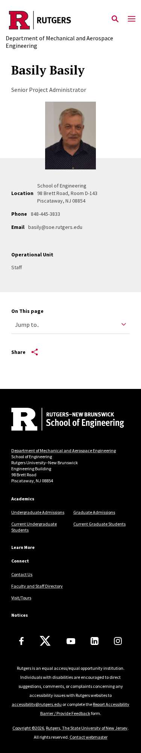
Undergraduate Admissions (37, 512)
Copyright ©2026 (28, 728)
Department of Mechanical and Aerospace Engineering (63, 450)
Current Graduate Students (99, 524)
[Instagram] (118, 641)
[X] (45, 641)
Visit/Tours (21, 598)
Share (18, 352)
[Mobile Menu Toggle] (131, 19)
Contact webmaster (89, 737)
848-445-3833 (45, 213)
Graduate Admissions (94, 512)
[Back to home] (62, 420)
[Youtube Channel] (71, 641)
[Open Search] (115, 19)
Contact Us (21, 574)
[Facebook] (21, 641)
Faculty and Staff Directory (37, 586)
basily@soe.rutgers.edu (55, 227)
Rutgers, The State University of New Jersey (86, 728)
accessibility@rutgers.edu (37, 704)
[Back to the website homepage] (70, 20)
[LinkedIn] (95, 641)
